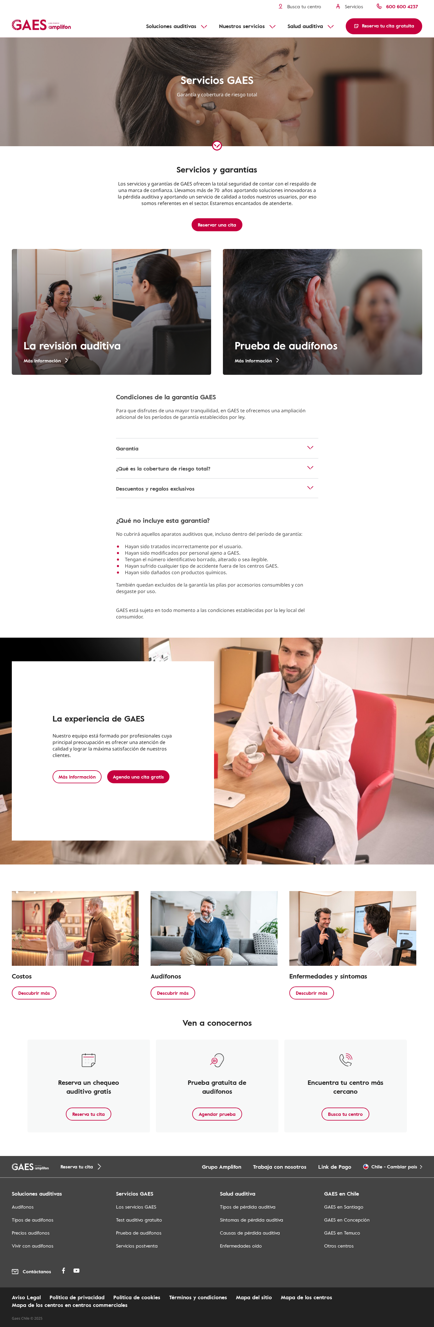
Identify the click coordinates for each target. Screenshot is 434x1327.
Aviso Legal (26, 1297)
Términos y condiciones (198, 1297)
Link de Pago (334, 1166)
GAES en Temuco (342, 1232)
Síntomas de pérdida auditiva (251, 1219)
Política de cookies (136, 1297)
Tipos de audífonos (32, 1219)
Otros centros (339, 1245)
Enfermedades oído (241, 1245)
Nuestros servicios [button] (242, 26)
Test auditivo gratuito (139, 1219)
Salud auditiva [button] (305, 26)
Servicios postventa (137, 1245)
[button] (384, 26)
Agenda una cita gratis (138, 776)
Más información (77, 776)
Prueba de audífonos (138, 1232)
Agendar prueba (217, 1114)
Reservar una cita (217, 224)
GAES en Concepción (347, 1219)
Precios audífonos (31, 1232)
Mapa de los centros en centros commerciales (70, 1305)
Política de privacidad (77, 1297)
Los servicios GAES (136, 1206)
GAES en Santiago (343, 1206)
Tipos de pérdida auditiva (247, 1206)
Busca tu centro (345, 1114)
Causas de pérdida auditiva (250, 1232)
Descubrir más (34, 993)
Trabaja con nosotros (279, 1166)
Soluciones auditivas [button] (171, 26)
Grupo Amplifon (221, 1166)
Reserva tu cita (88, 1114)
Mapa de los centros (306, 1297)
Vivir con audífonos (32, 1245)
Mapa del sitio (254, 1297)
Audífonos (23, 1206)
